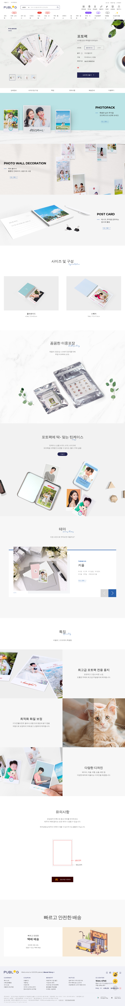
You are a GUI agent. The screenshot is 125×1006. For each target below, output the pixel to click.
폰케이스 (64, 17)
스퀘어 (99, 48)
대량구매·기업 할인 (51, 980)
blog (120, 972)
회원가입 (112, 2)
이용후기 (111, 90)
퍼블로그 (6, 2)
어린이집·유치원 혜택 (52, 985)
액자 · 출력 (56, 17)
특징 (52, 90)
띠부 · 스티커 (14, 17)
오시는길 (6, 985)
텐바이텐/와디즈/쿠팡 (30, 989)
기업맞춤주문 (98, 17)
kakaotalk (107, 972)
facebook (110, 972)
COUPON (27, 978)
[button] (112, 593)
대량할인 (107, 17)
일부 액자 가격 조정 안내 (76, 980)
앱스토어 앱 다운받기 (115, 998)
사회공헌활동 (8, 982)
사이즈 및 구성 (33, 90)
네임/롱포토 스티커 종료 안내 (77, 985)
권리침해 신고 (80, 996)
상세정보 (14, 90)
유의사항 (72, 90)
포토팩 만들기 (87, 75)
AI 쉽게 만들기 (116, 17)
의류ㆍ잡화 (78, 17)
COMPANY (8, 978)
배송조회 (115, 974)
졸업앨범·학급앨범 (51, 987)
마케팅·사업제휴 (51, 989)
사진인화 (31, 17)
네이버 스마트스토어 (30, 987)
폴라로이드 (89, 48)
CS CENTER (100, 978)
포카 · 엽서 (23, 17)
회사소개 (6, 980)
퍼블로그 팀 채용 (9, 987)
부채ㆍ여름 (87, 17)
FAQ (97, 988)
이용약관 (61, 1000)
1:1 (101, 988)
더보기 (62, 454)
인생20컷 (26, 985)
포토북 (5, 17)
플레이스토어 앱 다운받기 (104, 998)
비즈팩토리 (14, 2)
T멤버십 (26, 982)
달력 (71, 17)
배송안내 (92, 90)
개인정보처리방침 (70, 1000)
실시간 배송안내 (89, 61)
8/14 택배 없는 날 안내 (75, 982)
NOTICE (72, 978)
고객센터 (118, 2)
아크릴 (39, 17)
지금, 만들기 (104, 121)
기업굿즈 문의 (50, 982)
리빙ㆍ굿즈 (46, 17)
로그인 (107, 2)
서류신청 (106, 988)
